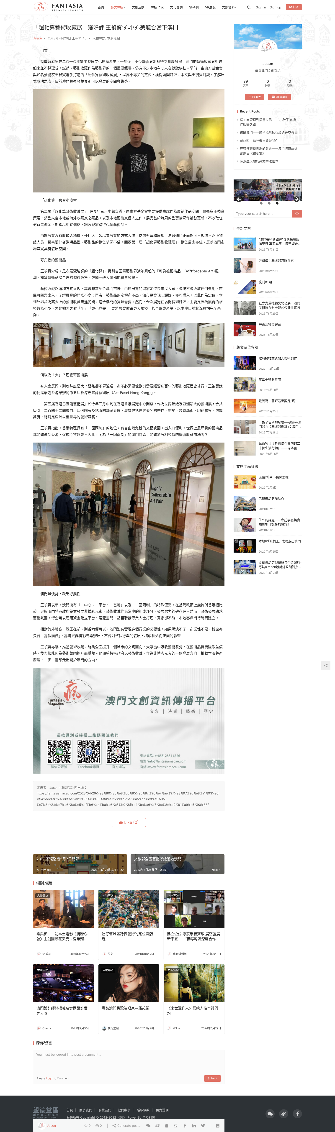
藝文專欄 (117, 7)
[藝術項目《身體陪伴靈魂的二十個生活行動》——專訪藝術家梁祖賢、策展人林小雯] (245, 448)
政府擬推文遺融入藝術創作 (278, 358)
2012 (103, 1117)
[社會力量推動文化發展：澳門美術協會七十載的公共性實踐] (245, 308)
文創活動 (138, 7)
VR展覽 (210, 7)
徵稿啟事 (124, 1110)
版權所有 (73, 1117)
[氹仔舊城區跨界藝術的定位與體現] (128, 909)
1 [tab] (261, 203)
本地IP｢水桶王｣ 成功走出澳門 (280, 541)
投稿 (295, 7)
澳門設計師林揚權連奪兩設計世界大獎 (62, 1010)
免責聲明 (162, 1110)
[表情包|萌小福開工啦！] (245, 482)
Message (281, 96)
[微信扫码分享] (148, 1126)
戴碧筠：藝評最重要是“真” (258, 140)
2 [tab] (269, 203)
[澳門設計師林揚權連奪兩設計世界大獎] (63, 983)
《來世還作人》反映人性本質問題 (192, 1010)
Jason (37, 38)
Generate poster (129, 1125)
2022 (112, 1117)
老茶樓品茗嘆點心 (271, 498)
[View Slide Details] (268, 190)
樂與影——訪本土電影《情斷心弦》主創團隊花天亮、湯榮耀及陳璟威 (62, 937)
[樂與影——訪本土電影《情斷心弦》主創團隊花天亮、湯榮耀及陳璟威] (63, 909)
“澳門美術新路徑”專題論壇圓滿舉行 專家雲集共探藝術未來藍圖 (280, 243)
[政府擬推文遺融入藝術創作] (245, 363)
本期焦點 (113, 38)
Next (296, 199)
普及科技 (148, 1117)
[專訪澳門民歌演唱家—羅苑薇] (128, 983)
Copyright (87, 1117)
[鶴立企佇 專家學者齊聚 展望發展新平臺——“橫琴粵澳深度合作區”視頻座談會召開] (194, 909)
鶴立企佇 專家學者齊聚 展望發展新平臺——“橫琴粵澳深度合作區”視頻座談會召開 (194, 937)
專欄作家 (157, 7)
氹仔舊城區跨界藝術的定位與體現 (127, 936)
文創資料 (228, 7)
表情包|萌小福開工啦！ (275, 477)
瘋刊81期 (265, 282)
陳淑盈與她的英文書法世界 (259, 161)
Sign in (261, 7)
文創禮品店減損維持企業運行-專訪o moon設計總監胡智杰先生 (280, 567)
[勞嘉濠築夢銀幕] (245, 329)
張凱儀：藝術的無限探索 (276, 260)
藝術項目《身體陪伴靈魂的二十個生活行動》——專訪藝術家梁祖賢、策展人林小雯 (279, 447)
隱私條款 (143, 1110)
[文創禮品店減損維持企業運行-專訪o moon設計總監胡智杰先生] (245, 567)
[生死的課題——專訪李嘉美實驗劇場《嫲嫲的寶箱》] (245, 525)
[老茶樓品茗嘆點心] (245, 503)
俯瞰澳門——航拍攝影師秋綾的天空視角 (268, 132)
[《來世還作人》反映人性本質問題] (194, 983)
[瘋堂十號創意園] (245, 384)
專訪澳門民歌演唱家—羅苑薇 (125, 1008)
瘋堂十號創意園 (270, 380)
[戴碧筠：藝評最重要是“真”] (245, 406)
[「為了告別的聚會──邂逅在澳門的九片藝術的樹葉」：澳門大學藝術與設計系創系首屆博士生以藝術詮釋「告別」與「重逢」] (245, 427)
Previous (239, 199)
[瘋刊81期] (245, 287)
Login (49, 1078)
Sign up (275, 7)
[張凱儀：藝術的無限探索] (245, 265)
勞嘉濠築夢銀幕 (270, 324)
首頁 (101, 7)
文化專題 (176, 7)
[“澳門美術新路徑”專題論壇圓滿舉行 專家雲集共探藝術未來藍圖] (245, 244)
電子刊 (194, 7)
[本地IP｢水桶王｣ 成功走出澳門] (245, 546)
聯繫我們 (104, 1110)
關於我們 (85, 1110)
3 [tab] (277, 203)
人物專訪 (99, 38)
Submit (212, 1078)
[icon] (270, 1113)
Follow (256, 96)
